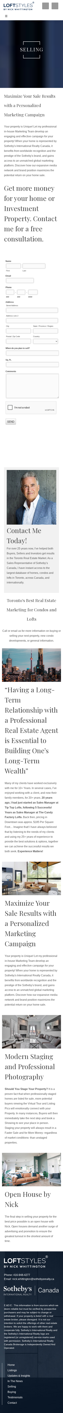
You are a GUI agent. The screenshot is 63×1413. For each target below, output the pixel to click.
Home (11, 1364)
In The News (15, 1381)
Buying (12, 1392)
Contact (12, 1402)
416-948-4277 (21, 1275)
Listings (12, 1370)
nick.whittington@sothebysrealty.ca (33, 1279)
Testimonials (15, 1397)
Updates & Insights (19, 1375)
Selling (12, 1386)
